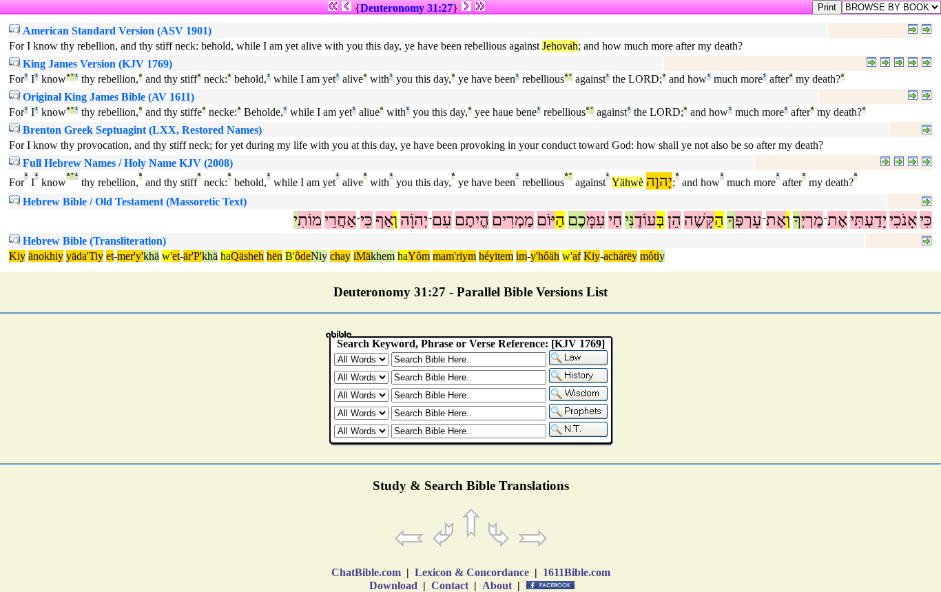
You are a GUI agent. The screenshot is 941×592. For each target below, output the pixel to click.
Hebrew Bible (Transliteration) (93, 241)
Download (393, 585)
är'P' (192, 256)
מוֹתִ (310, 220)
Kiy (17, 256)
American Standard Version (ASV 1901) (115, 31)
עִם (442, 220)
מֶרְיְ (812, 220)
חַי (615, 220)
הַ (719, 220)
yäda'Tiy (84, 256)
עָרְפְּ (748, 220)
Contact (449, 585)
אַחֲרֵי (340, 220)
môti (649, 256)
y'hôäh (544, 256)
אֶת (837, 220)
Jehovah (560, 46)
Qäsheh (247, 256)
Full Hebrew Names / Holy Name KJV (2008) (126, 163)
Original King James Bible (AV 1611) (107, 97)
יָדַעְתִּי (868, 220)
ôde (303, 256)
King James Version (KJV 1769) (96, 64)
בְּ (660, 220)
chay (340, 256)
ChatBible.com (366, 572)
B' (290, 256)
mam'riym (454, 256)
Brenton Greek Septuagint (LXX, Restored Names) (141, 130)
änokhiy (45, 256)
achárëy (620, 256)
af (576, 256)
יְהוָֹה (414, 220)
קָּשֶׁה (699, 220)
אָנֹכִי (903, 220)
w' (167, 256)
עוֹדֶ (645, 220)
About (497, 585)
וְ (788, 220)
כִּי (926, 220)
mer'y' (130, 256)
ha (225, 256)
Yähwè (627, 182)
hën (274, 256)
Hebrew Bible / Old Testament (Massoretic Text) (133, 201)
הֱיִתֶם (472, 220)
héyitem (496, 256)
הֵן (674, 220)
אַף (384, 220)
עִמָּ (596, 220)
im (521, 256)
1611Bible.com (576, 572)
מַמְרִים (513, 220)
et (110, 256)
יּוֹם (546, 220)
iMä (362, 256)
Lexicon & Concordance (472, 572)
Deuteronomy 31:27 (406, 8)
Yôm (419, 256)
